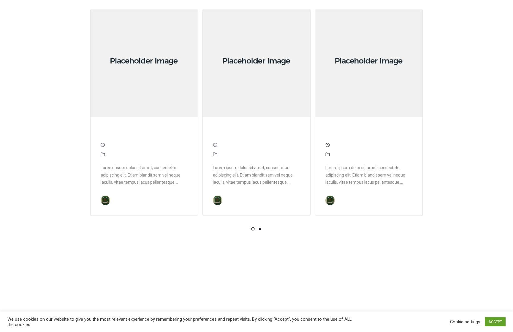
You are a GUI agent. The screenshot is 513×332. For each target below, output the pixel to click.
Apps (112, 154)
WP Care (121, 200)
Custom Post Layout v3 (250, 131)
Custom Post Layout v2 (363, 131)
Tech (139, 154)
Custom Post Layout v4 (138, 131)
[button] (253, 229)
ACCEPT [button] (495, 322)
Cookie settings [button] (465, 322)
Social (126, 154)
